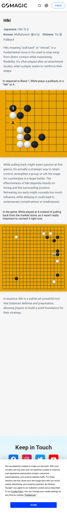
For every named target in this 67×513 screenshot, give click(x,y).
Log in (58, 5)
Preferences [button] (30, 495)
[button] (46, 5)
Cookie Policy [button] (17, 491)
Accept (33, 505)
